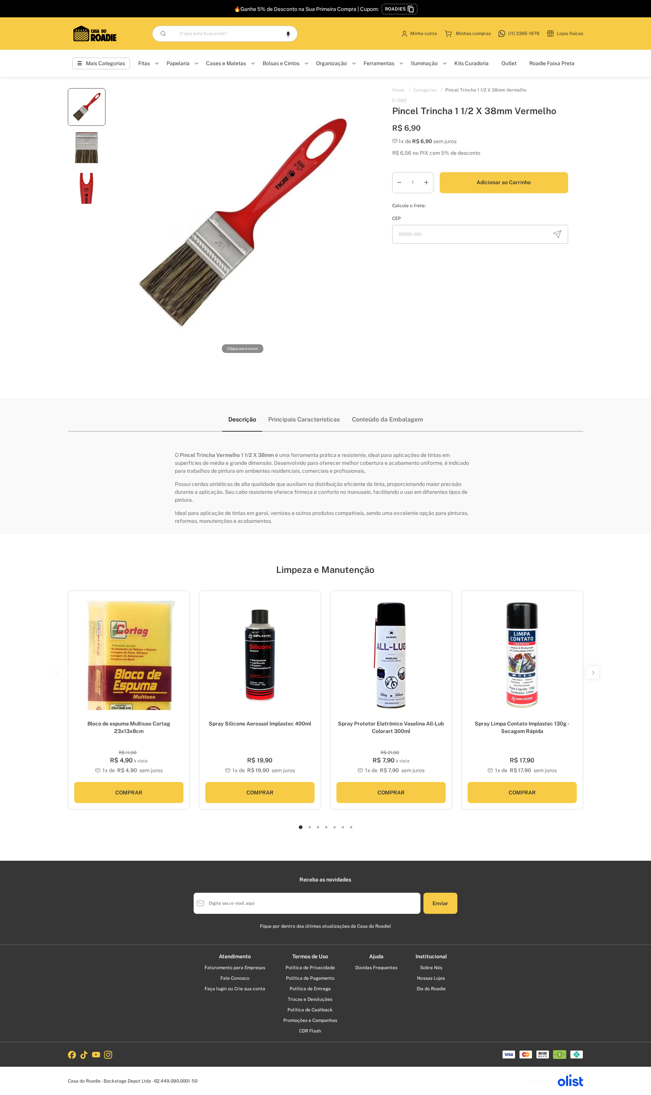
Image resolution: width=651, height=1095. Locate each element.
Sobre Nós (431, 967)
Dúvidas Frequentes (376, 967)
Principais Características (304, 419)
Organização (331, 63)
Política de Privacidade (310, 967)
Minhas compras (473, 33)
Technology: (542, 1081)
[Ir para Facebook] (72, 1055)
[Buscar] (163, 34)
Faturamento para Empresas (235, 967)
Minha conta (423, 33)
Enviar (440, 903)
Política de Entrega (310, 988)
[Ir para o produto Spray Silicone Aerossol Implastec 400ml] (260, 655)
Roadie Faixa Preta (552, 63)
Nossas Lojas (431, 978)
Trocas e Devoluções (310, 999)
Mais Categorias (105, 63)
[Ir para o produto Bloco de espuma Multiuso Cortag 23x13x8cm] (128, 655)
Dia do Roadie (431, 988)
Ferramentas (379, 63)
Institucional (431, 956)
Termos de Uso (310, 956)
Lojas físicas (570, 33)
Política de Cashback (310, 1010)
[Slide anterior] (208, 660)
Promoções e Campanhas (310, 1020)
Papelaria (178, 63)
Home (401, 90)
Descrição (242, 419)
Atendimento (235, 956)
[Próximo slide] (312, 660)
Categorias (427, 90)
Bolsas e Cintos (281, 63)
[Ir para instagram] (108, 1055)
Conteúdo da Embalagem (387, 419)
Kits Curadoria (471, 63)
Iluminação (424, 63)
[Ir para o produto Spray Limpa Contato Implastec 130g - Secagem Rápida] (522, 655)
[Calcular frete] (557, 234)
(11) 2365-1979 (523, 33)
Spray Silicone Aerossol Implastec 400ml (260, 724)
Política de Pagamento (310, 978)
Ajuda (376, 956)
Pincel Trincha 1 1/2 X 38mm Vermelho (486, 90)
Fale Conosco (234, 978)
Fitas (144, 63)
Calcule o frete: (409, 205)
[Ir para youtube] (96, 1055)
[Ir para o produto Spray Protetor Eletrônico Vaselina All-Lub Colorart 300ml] (391, 655)
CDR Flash (310, 1031)
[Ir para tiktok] (84, 1055)
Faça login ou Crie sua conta (235, 988)
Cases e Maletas (226, 63)
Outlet (509, 63)
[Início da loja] (95, 33)
